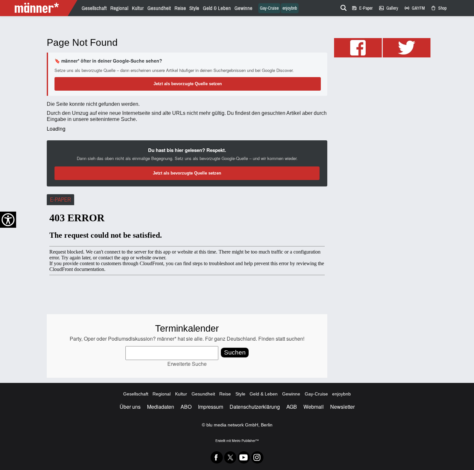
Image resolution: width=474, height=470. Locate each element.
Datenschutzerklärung (255, 406)
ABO (186, 406)
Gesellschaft (94, 8)
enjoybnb (289, 8)
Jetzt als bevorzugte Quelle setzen (187, 83)
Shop (438, 8)
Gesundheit (159, 8)
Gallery (388, 8)
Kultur (138, 8)
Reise (180, 8)
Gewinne (243, 8)
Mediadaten (160, 406)
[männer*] (39, 8)
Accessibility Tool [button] (8, 220)
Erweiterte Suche (187, 363)
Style (194, 8)
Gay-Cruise (269, 8)
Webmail (313, 406)
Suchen (235, 352)
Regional (119, 8)
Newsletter (342, 406)
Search (342, 7)
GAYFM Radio (414, 8)
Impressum (210, 406)
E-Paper (362, 8)
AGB (291, 406)
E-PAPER (60, 199)
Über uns (130, 406)
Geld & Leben (217, 8)
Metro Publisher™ (245, 440)
